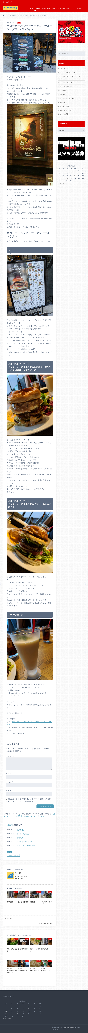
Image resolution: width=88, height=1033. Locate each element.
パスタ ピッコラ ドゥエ (25, 842)
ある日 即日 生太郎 (68, 1028)
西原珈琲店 (20, 830)
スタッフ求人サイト (68, 8)
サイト (8, 790)
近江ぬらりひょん (65, 110)
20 (67, 178)
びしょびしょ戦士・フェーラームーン (70, 77)
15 (75, 176)
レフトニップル (65, 86)
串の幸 (9, 918)
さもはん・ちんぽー (66, 72)
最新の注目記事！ (14, 855)
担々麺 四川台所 (23, 834)
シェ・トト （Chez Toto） (26, 846)
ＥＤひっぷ (63, 114)
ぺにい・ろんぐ (65, 82)
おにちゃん (63, 68)
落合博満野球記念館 (46, 923)
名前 (8, 773)
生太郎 (10, 825)
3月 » (63, 183)
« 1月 (59, 183)
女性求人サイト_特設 (57, 8)
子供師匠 (62, 90)
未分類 (62, 94)
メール (9, 782)
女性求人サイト (46, 8)
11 (59, 176)
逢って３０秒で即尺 (21, 876)
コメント (10, 756)
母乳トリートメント (66, 98)
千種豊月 (20, 838)
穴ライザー (63, 106)
